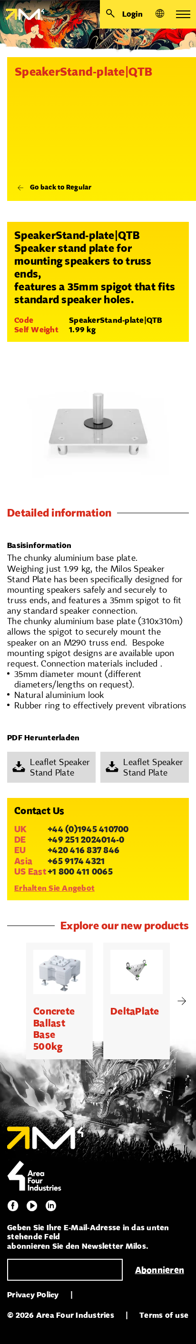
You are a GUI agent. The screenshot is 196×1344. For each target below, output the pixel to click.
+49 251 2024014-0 (86, 839)
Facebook (13, 1206)
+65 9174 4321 (76, 861)
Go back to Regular (61, 187)
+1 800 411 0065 (80, 871)
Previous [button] (14, 1001)
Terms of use (163, 1315)
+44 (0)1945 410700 (88, 829)
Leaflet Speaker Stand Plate (60, 767)
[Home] (22, 14)
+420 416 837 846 (83, 850)
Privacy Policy (33, 1294)
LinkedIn (51, 1206)
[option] (59, 1001)
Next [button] (182, 1001)
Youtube (32, 1206)
